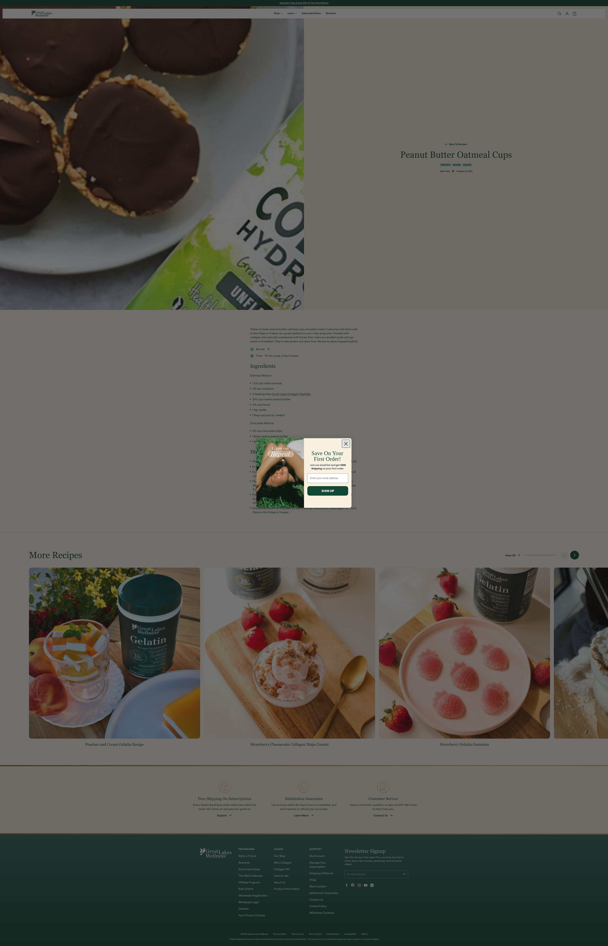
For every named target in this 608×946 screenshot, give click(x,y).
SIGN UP (327, 491)
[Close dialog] (346, 444)
